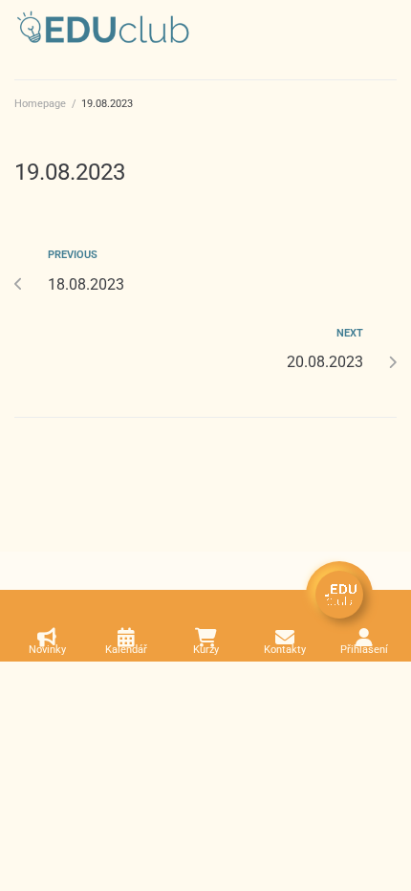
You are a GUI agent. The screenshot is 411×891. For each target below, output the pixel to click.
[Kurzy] (205, 637)
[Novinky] (46, 637)
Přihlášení (364, 649)
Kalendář (126, 649)
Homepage (40, 104)
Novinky (47, 649)
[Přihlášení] (364, 637)
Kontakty (285, 649)
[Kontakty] (284, 637)
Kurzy (206, 649)
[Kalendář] (126, 637)
